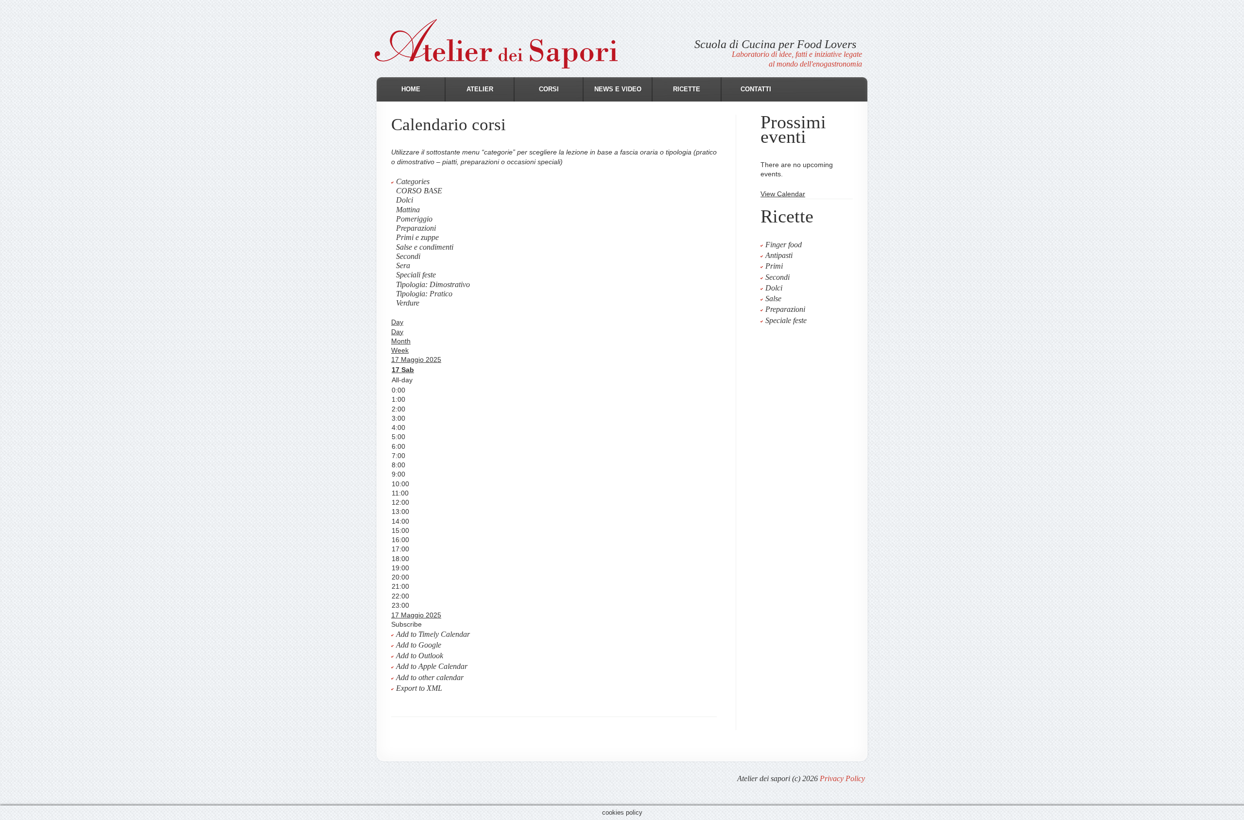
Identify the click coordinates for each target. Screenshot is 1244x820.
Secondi (408, 256)
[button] (406, 624)
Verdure (407, 303)
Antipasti (779, 255)
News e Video (617, 89)
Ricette (686, 89)
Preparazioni (416, 228)
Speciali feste (416, 275)
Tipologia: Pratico (424, 294)
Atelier (479, 89)
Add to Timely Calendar (433, 634)
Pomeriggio (414, 219)
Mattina (408, 209)
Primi (774, 266)
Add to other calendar (430, 677)
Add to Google (418, 645)
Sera (403, 265)
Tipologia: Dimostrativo (433, 284)
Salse (773, 298)
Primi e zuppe (417, 237)
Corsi (549, 89)
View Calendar (782, 194)
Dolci (404, 200)
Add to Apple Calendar (431, 666)
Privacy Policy (842, 778)
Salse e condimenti (424, 247)
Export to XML (419, 688)
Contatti (756, 89)
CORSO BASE (419, 191)
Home (410, 89)
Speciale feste (786, 320)
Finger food (783, 244)
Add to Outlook (419, 655)
